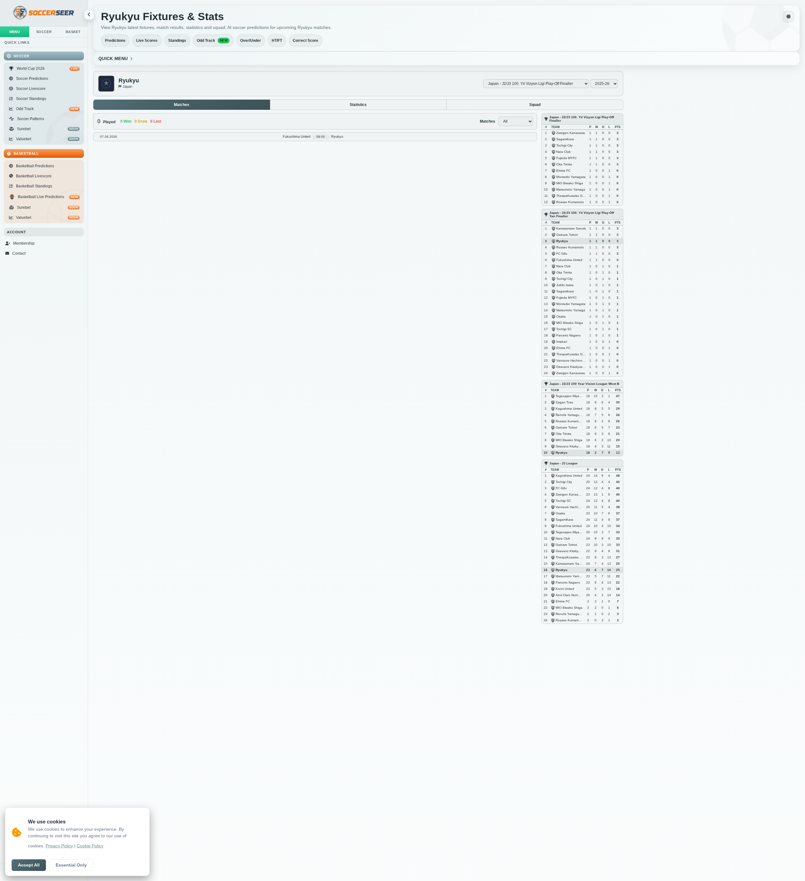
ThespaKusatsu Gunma (573, 195)
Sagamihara (565, 139)
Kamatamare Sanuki (571, 228)
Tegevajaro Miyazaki (570, 395)
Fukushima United (569, 259)
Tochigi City (564, 145)
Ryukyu (562, 240)
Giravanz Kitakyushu (571, 366)
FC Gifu (561, 253)
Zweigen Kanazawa (570, 132)
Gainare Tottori (567, 234)
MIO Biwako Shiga (569, 183)
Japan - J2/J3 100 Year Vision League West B (584, 383)
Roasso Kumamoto (570, 201)
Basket (73, 32)
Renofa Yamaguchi (569, 414)
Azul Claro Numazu (569, 594)
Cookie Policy (90, 846)
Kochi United (565, 588)
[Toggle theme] (788, 16)
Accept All (29, 865)
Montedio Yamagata (571, 176)
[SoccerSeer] (44, 13)
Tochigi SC (564, 328)
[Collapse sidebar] (89, 14)
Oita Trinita (564, 164)
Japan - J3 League (563, 463)
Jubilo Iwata (565, 284)
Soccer (44, 32)
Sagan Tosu (564, 402)
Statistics (358, 105)
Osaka (561, 316)
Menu (14, 32)
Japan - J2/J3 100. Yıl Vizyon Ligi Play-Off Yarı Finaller (581, 214)
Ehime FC (563, 170)
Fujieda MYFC (566, 157)
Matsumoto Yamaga (570, 189)
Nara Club (563, 151)
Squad (535, 105)
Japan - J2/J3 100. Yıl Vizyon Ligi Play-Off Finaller (581, 118)
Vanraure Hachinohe (571, 360)
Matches (181, 105)
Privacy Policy (59, 846)
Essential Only (71, 865)
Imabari (561, 341)
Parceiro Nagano (568, 335)
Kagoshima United (569, 408)
